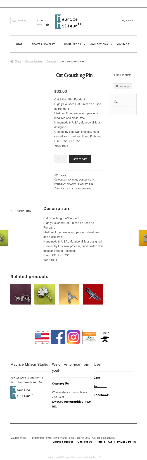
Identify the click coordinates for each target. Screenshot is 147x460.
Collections (99, 44)
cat (63, 188)
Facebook (101, 395)
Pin (91, 184)
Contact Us (60, 383)
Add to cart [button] (20, 290)
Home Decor (72, 44)
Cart (97, 377)
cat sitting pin (76, 188)
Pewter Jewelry (43, 44)
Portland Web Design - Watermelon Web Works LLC (74, 457)
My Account (128, 20)
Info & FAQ (105, 441)
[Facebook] (58, 337)
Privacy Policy (127, 441)
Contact (123, 44)
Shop (19, 44)
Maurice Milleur (63, 441)
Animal (72, 179)
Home (18, 61)
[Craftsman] (89, 337)
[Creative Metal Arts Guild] (105, 337)
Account (100, 386)
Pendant (51, 61)
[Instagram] (73, 337)
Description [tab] (21, 211)
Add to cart (80, 159)
